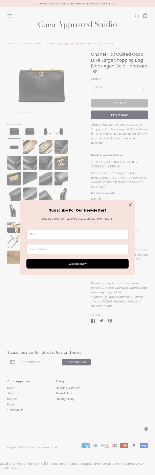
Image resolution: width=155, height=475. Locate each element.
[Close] (130, 205)
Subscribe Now (77, 263)
